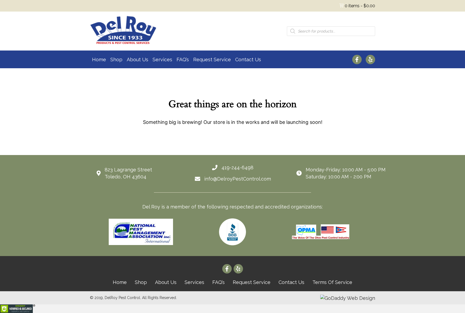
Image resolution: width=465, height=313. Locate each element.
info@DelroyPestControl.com (237, 179)
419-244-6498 (237, 167)
